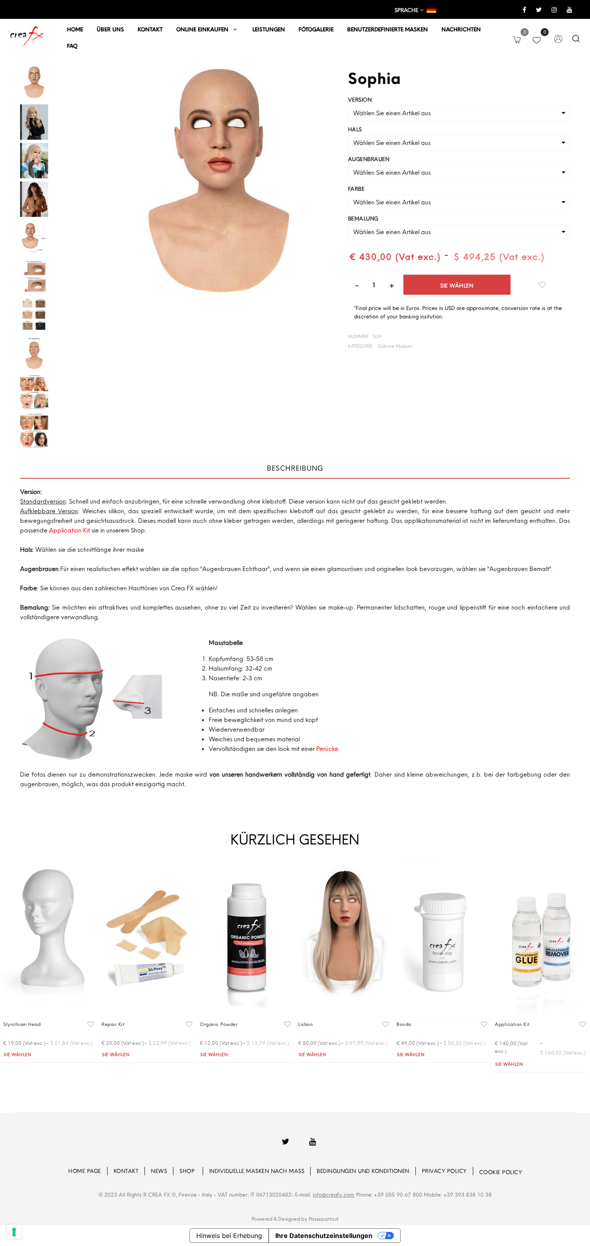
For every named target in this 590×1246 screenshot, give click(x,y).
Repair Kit (113, 1024)
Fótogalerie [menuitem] (316, 29)
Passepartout (323, 1218)
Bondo (404, 1024)
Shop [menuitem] (188, 1171)
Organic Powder (219, 1024)
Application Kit (512, 1024)
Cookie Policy (500, 1172)
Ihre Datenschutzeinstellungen (323, 1236)
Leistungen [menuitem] (268, 29)
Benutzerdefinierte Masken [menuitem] (387, 29)
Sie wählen (456, 285)
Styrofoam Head (22, 1024)
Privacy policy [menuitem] (444, 1171)
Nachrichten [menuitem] (461, 29)
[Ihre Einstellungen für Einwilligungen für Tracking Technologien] (14, 1232)
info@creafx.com (333, 1194)
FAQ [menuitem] (72, 45)
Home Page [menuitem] (84, 1171)
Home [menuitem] (75, 29)
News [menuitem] (159, 1171)
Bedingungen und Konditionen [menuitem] (363, 1171)
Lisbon (305, 1024)
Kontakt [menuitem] (150, 29)
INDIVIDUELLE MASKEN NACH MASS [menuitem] (257, 1171)
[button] (218, 189)
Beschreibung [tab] (295, 468)
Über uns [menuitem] (110, 29)
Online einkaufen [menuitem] (204, 29)
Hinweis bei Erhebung (229, 1236)
